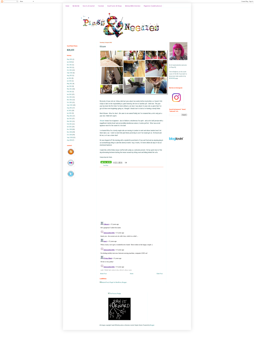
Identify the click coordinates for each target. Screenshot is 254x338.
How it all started (88, 6)
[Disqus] (131, 194)
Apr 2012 (69, 86)
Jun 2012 (69, 81)
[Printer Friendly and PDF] (106, 162)
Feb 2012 (69, 91)
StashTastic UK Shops (114, 6)
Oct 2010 (69, 135)
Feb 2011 (69, 124)
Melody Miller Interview (132, 6)
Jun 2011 (69, 113)
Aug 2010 (69, 140)
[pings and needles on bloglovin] (176, 140)
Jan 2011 (69, 127)
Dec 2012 (69, 65)
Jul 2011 (69, 110)
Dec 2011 (69, 97)
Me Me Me (76, 6)
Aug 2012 (69, 75)
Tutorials (101, 6)
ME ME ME (172, 78)
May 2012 (69, 83)
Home (67, 6)
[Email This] (114, 163)
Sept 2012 (70, 73)
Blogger (152, 325)
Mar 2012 (69, 89)
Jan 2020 (69, 62)
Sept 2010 (70, 137)
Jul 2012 (69, 78)
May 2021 (69, 59)
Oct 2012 (69, 70)
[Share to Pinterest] (121, 163)
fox (104, 165)
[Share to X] (118, 163)
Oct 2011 (69, 102)
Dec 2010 (69, 129)
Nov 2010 (69, 132)
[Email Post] (125, 162)
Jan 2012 (69, 94)
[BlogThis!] (116, 163)
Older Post (160, 274)
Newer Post (103, 274)
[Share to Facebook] (120, 163)
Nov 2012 (69, 67)
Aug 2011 (69, 108)
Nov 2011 (69, 100)
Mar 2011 (69, 121)
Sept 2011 (70, 105)
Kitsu (106, 165)
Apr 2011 (69, 118)
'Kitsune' (102, 120)
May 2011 (69, 116)
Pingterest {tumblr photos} (153, 6)
